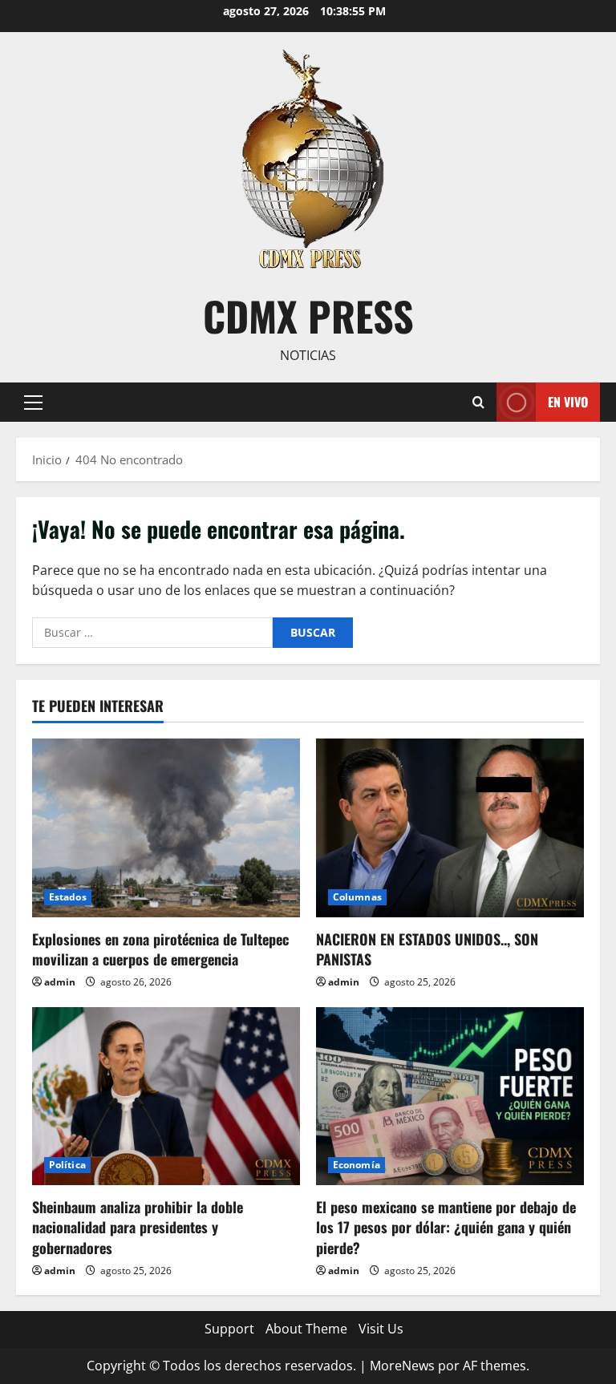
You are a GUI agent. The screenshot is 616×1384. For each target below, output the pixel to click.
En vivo (568, 401)
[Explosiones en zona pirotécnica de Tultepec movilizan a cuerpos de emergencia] (166, 828)
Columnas (357, 897)
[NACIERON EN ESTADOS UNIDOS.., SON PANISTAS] (450, 828)
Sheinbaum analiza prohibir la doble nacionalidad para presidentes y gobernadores (137, 1226)
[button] (33, 402)
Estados (68, 897)
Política (67, 1165)
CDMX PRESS (308, 315)
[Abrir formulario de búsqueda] (478, 402)
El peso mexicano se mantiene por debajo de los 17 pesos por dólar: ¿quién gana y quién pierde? (446, 1226)
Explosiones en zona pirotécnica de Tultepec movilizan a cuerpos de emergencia (160, 949)
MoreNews (402, 1365)
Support (229, 1328)
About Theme (306, 1328)
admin (59, 982)
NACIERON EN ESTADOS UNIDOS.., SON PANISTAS (427, 949)
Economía (356, 1165)
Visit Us (381, 1328)
